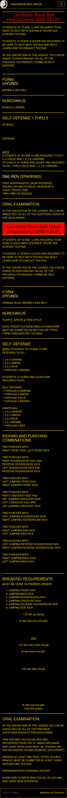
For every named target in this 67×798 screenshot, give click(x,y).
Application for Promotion (52, 792)
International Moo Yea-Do (26, 4)
